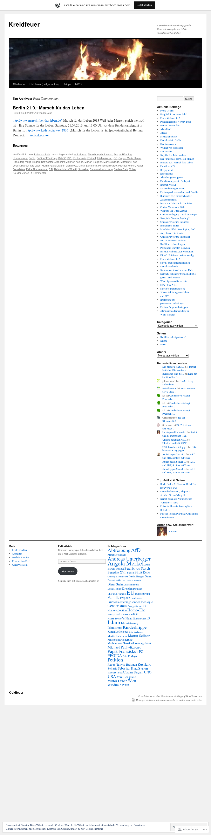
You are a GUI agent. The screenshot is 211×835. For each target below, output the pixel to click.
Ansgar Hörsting (123, 154)
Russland (144, 664)
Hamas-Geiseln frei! (170, 125)
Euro (138, 594)
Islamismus (115, 627)
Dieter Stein (115, 584)
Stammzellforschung (101, 169)
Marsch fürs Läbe (31, 165)
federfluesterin (169, 388)
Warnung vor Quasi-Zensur (173, 210)
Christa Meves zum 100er (173, 207)
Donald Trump (115, 588)
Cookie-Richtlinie (94, 828)
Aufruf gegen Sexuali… (174, 454)
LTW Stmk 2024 (168, 284)
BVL (69, 158)
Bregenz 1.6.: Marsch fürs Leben (176, 162)
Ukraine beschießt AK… (174, 439)
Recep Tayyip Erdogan (122, 664)
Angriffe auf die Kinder (171, 233)
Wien (132, 680)
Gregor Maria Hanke (129, 158)
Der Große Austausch (131, 580)
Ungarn (138, 672)
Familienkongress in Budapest (175, 181)
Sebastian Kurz (128, 668)
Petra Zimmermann (37, 169)
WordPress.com (19, 564)
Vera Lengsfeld (126, 676)
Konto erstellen (19, 549)
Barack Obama (116, 568)
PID (51, 169)
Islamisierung (129, 623)
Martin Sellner (139, 635)
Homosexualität (128, 614)
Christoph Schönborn (118, 576)
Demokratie (114, 580)
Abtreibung (80, 154)
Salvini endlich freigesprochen (175, 262)
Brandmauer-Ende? (169, 225)
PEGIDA (115, 655)
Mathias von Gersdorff (121, 643)
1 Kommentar (38, 173)
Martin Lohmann (88, 165)
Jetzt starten (144, 5)
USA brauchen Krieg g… (175, 447)
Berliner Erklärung (47, 158)
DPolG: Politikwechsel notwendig (177, 255)
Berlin (32, 158)
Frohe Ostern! (167, 110)
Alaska (163, 132)
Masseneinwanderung (120, 639)
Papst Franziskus (123, 651)
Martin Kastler (49, 165)
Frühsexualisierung (119, 602)
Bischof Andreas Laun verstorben (176, 251)
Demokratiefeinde (169, 266)
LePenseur (121, 631)
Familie (114, 597)
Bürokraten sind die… (173, 373)
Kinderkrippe (135, 627)
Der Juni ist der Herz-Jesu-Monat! (177, 158)
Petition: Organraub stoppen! (174, 307)
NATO (137, 647)
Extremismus (166, 173)
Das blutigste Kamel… (173, 366)
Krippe (67, 84)
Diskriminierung (131, 584)
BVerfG (62, 158)
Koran (111, 631)
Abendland (165, 129)
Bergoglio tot (166, 169)
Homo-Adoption (117, 610)
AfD (136, 549)
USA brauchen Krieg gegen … (179, 448)
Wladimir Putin (118, 684)
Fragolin (125, 598)
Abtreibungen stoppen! (171, 177)
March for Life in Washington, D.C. (178, 229)
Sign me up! (68, 571)
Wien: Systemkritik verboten (174, 281)
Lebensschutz (42, 154)
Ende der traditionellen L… (179, 375)
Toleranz (112, 672)
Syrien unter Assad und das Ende (176, 270)
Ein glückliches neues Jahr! (173, 114)
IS (148, 617)
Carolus (47, 113)
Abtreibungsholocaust (100, 154)
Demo (148, 576)
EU (131, 592)
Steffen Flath (121, 169)
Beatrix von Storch (137, 568)
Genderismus (117, 605)
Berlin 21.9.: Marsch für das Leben (48, 107)
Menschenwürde (107, 165)
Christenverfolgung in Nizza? (174, 221)
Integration (141, 618)
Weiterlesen (39, 135)
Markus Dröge (111, 161)
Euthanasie (79, 158)
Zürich (25, 173)
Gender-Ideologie (141, 602)
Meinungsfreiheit (143, 643)
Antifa (147, 564)
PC (141, 651)
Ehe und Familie (117, 594)
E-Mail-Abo (66, 546)
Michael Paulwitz (121, 647)
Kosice (79, 161)
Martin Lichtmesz (67, 165)
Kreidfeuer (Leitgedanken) (44, 84)
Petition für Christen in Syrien (175, 247)
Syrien (143, 668)
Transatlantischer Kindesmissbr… (179, 368)
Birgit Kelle (142, 572)
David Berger (136, 576)
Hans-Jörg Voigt (22, 161)
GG (115, 158)
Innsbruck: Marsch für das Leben (176, 203)
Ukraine (128, 672)
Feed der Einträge (20, 557)
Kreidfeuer (24, 24)
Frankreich (136, 598)
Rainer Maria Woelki (65, 169)
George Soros (134, 606)
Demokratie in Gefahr (171, 140)
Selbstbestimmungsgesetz (172, 288)
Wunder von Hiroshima (171, 147)
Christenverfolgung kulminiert (175, 236)
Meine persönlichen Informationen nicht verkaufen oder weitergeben (169, 699)
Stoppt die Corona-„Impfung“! (175, 218)
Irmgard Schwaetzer (43, 161)
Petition (115, 659)
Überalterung (20, 158)
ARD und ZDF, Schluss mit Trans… (178, 456)
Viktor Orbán (117, 680)
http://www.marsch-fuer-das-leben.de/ (37, 120)
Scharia (112, 668)
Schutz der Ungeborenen (172, 188)
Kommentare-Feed (21, 561)
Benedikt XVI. (117, 572)
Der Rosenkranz (168, 143)
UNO (147, 672)
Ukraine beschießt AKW (174, 443)
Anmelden (17, 553)
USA (112, 676)
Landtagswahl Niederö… (174, 432)
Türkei (119, 672)
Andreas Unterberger (129, 558)
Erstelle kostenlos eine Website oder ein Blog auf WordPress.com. (170, 696)
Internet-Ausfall (168, 184)
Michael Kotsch (126, 165)
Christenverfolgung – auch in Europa (178, 214)
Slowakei (83, 169)
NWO (78, 84)
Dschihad (137, 588)
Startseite (19, 84)
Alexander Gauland (117, 554)
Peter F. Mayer (130, 656)
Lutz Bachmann (136, 631)
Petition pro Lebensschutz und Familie (179, 192)
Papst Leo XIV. (168, 166)
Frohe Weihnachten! (170, 118)
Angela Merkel (126, 563)
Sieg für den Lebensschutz (173, 155)
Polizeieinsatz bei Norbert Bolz (175, 121)
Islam (114, 622)
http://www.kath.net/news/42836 (47, 130)
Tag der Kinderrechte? (173, 419)
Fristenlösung (104, 158)
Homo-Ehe (136, 610)
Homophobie (113, 614)
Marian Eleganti (93, 161)
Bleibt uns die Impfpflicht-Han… (179, 433)
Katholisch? (166, 151)
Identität (130, 618)
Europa (145, 594)
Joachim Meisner (64, 161)
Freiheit (91, 158)
